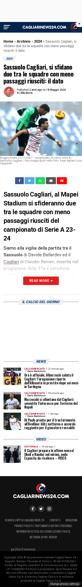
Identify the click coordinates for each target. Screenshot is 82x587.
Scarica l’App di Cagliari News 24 (24, 520)
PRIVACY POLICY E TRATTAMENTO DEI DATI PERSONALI (43, 526)
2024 (38, 41)
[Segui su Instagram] (49, 508)
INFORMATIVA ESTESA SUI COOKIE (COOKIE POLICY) (43, 531)
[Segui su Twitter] (41, 508)
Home (8, 41)
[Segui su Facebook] (33, 508)
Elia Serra (26, 92)
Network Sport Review (43, 537)
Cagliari (11, 261)
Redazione (71, 520)
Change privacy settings (64, 583)
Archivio (24, 41)
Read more (39, 281)
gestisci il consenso (23, 549)
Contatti (55, 520)
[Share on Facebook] (20, 180)
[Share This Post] (40, 180)
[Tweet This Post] (30, 180)
